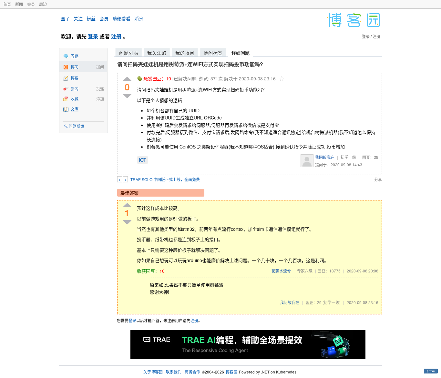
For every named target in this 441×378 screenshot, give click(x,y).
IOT (142, 160)
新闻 (19, 4)
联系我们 (173, 371)
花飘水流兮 (281, 270)
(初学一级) (332, 302)
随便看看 (121, 18)
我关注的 (157, 52)
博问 (74, 66)
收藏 (74, 98)
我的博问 (185, 52)
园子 (65, 18)
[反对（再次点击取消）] (127, 96)
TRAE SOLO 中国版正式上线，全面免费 (165, 179)
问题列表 (128, 52)
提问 (100, 66)
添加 (100, 98)
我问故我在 (324, 157)
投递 (100, 88)
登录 (93, 36)
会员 (31, 4)
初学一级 (348, 157)
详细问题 (240, 52)
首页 (7, 4)
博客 (74, 77)
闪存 (74, 55)
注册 (116, 36)
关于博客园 (153, 371)
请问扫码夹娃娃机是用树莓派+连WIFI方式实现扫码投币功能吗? (190, 64)
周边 (43, 4)
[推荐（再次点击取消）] (127, 79)
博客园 (231, 371)
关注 (78, 18)
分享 (378, 179)
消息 (138, 18)
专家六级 (305, 270)
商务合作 (192, 371)
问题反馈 (76, 126)
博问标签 (213, 52)
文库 (74, 109)
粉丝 (91, 18)
